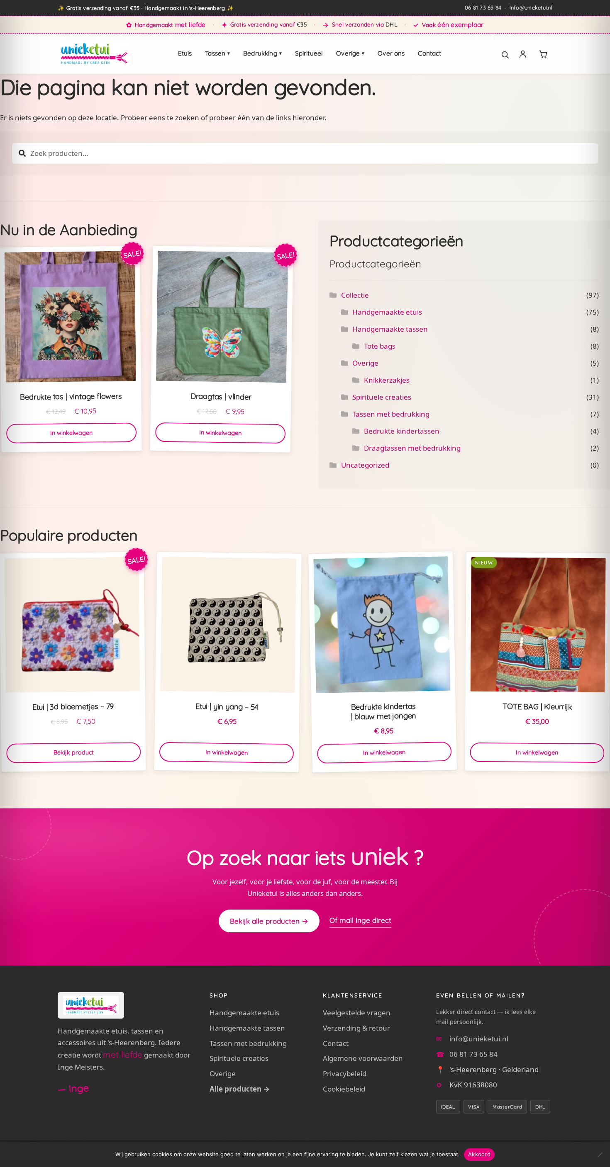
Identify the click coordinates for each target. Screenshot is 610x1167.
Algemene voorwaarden (363, 1058)
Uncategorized (365, 465)
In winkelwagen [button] (71, 433)
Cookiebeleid (344, 1089)
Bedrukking (262, 53)
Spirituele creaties (381, 397)
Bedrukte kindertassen (401, 431)
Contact (429, 53)
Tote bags (379, 346)
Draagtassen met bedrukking (412, 448)
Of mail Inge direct (360, 920)
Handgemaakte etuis (387, 312)
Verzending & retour (356, 1028)
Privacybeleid (344, 1073)
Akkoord (479, 1154)
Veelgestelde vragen (356, 1012)
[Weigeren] (599, 1154)
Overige (350, 53)
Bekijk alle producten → (269, 921)
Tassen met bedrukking (390, 414)
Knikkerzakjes (387, 380)
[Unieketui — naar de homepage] (94, 53)
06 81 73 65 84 (483, 7)
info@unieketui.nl (531, 7)
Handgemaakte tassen (390, 329)
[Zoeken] (500, 54)
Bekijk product (73, 752)
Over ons (391, 53)
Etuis (185, 53)
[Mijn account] (523, 54)
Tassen (217, 53)
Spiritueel (309, 53)
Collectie (355, 295)
